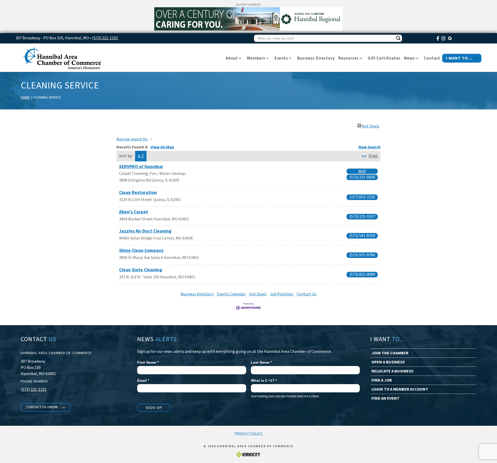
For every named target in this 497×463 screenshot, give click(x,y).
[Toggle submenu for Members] (267, 58)
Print (373, 156)
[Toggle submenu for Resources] (361, 58)
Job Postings (281, 294)
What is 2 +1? (264, 380)
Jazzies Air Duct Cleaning (145, 231)
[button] (45, 407)
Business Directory (197, 294)
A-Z (141, 156)
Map (362, 171)
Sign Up (153, 408)
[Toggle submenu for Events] (290, 58)
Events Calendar (231, 294)
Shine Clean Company (141, 250)
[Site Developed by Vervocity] (248, 454)
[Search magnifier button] (398, 38)
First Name (147, 362)
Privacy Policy (248, 433)
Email (143, 380)
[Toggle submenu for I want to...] (476, 58)
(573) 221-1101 (105, 38)
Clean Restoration (138, 192)
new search (370, 147)
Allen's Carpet (133, 212)
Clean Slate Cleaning (140, 270)
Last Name (261, 362)
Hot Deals (370, 125)
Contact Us (306, 294)
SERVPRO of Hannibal (141, 166)
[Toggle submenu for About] (240, 58)
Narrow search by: (132, 139)
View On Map (162, 147)
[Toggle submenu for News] (417, 58)
